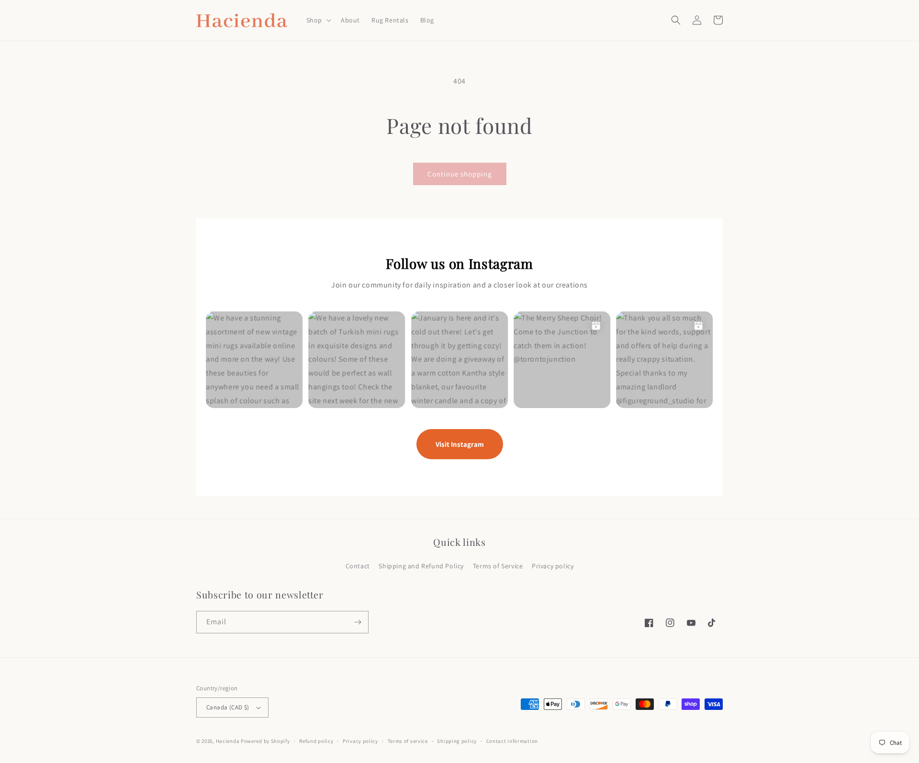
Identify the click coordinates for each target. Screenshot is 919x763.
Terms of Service (498, 566)
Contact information (512, 741)
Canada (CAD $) (227, 707)
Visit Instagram (460, 444)
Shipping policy (457, 741)
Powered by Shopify (265, 741)
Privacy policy (552, 566)
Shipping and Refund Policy (421, 566)
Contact (358, 566)
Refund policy (316, 741)
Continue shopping (459, 173)
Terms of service (408, 741)
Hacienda (228, 741)
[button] (318, 20)
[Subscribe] (357, 622)
